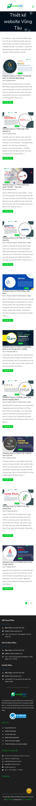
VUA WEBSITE (27, 800)
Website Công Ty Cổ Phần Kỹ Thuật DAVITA (16, 239)
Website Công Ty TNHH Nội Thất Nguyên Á (16, 130)
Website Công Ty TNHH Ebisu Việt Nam (16, 292)
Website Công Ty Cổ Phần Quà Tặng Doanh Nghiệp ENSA (17, 398)
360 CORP (9, 800)
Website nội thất (11, 134)
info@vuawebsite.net (15, 631)
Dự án (4, 80)
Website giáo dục (11, 189)
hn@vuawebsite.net (15, 676)
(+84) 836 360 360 (18, 628)
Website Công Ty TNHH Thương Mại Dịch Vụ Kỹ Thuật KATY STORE (17, 348)
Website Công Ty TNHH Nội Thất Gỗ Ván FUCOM (17, 454)
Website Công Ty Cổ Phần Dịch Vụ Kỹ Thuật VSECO (17, 563)
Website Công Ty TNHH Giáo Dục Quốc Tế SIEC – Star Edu (16, 186)
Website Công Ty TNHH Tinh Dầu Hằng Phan (16, 507)
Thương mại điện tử (11, 243)
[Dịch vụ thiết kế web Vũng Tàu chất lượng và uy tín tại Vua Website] (18, 692)
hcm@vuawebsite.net (15, 653)
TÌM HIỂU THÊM (7, 102)
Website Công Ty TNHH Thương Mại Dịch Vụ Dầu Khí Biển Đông (17, 77)
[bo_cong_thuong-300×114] (18, 714)
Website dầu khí (11, 80)
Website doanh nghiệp (24, 243)
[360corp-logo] (14, 4)
